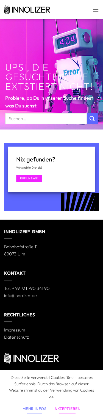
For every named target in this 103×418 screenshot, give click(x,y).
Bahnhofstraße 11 (20, 246)
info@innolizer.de (20, 295)
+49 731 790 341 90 (31, 288)
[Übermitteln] (92, 118)
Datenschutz (16, 337)
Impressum (14, 330)
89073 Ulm (14, 254)
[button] (95, 9)
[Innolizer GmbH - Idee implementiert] (27, 9)
